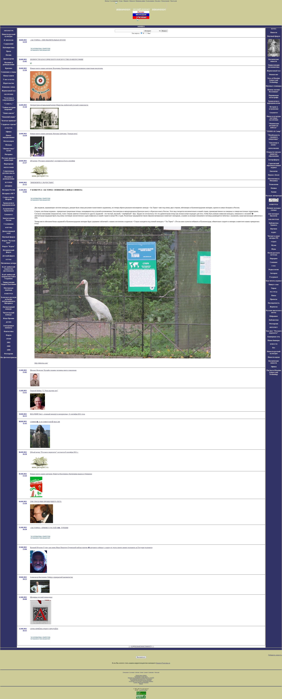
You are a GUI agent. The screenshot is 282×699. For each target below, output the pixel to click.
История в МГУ (8, 193)
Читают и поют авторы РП (274, 237)
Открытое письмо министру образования (273, 154)
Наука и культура (274, 116)
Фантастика (8, 331)
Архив (141, 672)
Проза (8, 51)
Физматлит (273, 74)
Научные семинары (273, 86)
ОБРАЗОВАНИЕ (273, 148)
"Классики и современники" (8, 99)
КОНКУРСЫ (8, 293)
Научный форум (8, 237)
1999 (8, 350)
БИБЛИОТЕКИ (273, 219)
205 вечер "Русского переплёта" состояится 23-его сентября (52, 161)
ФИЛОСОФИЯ (9, 167)
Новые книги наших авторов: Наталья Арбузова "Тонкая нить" (54, 134)
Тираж (273, 288)
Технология (273, 184)
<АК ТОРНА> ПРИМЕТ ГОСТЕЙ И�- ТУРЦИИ (49, 528)
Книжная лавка (140, 1)
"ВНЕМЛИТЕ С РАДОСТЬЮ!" (42, 182)
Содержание (114, 1)
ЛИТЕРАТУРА (8, 30)
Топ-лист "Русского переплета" (273, 332)
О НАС (273, 266)
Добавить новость (275, 655)
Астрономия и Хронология (8, 210)
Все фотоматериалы (9, 357)
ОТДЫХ (273, 241)
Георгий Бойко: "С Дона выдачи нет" (44, 391)
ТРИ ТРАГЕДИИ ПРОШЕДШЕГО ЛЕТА (45, 501)
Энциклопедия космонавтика (273, 66)
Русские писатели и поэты (273, 311)
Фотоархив (8, 354)
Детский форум (8, 256)
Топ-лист (157, 1)
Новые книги (8, 76)
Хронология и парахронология (8, 204)
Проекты (273, 299)
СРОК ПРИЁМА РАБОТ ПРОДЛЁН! (44, 629)
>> (153, 646)
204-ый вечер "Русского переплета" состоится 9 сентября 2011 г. (54, 452)
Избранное (273, 316)
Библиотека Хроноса (273, 224)
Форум (8, 335)
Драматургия (8, 59)
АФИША (141, 26)
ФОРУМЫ (8, 227)
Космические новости (273, 60)
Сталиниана (8, 224)
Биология (273, 171)
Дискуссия (173, 1)
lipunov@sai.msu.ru (163, 663)
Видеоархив (8, 164)
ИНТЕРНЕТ (274, 327)
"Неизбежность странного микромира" (274, 137)
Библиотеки (273, 320)
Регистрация (165, 1)
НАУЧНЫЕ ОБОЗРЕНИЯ (273, 119)
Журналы (274, 307)
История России (8, 190)
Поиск (273, 295)
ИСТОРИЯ (8, 182)
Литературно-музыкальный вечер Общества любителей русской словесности (59, 105)
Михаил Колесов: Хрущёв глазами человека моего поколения (53, 370)
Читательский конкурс (8, 314)
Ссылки (146, 672)
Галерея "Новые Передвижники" (141, 682)
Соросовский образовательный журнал (274, 165)
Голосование (150, 1)
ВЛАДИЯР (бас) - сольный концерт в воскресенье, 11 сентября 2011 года (57, 414)
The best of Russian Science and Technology (273, 372)
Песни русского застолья (274, 254)
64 (138, 646)
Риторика (8, 154)
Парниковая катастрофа (274, 96)
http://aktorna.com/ (41, 363)
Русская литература (274, 196)
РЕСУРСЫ (273, 292)
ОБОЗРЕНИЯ (8, 94)
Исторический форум (8, 251)
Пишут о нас (274, 284)
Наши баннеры (274, 340)
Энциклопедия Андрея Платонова (8, 283)
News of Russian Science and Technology (273, 80)
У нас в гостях (8, 79)
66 (142, 646)
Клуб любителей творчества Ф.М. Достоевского (141, 679)
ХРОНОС (8, 186)
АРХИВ (8, 339)
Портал (107, 1)
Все (273, 348)
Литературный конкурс (9, 308)
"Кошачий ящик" (8, 117)
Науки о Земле (273, 175)
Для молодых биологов (273, 215)
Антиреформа (273, 160)
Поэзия (8, 55)
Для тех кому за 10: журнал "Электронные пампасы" (141, 681)
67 (144, 646)
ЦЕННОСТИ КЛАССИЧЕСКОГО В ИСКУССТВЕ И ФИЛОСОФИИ (56, 59)
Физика (274, 188)
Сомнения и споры (8, 72)
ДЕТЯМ (8, 322)
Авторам (273, 273)
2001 (8, 342)
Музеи (273, 245)
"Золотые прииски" (9, 121)
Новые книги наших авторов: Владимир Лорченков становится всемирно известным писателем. (66, 68)
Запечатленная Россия (9, 219)
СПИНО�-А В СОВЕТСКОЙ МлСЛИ (45, 422)
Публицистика (8, 47)
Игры (273, 249)
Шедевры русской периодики (41, 597)
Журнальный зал (8, 91)
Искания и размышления (8, 63)
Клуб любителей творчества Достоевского (8, 269)
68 (146, 646)
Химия (273, 192)
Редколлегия (274, 269)
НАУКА (273, 29)
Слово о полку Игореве (8, 198)
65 (140, 646)
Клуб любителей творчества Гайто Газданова (9, 276)
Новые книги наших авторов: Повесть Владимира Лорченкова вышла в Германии (61, 474)
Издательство (8, 83)
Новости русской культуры (8, 35)
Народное (273, 258)
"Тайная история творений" (9, 108)
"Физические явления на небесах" (273, 126)
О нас (121, 1)
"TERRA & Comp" (273, 131)
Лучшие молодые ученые (274, 209)
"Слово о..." (8, 104)
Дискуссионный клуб (8, 232)
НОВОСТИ (273, 344)
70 (151, 646)
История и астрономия (273, 108)
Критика (8, 68)
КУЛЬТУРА (8, 128)
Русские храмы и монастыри (8, 159)
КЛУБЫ (8, 259)
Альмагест (8, 214)
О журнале (273, 277)
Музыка (8, 145)
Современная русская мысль (9, 172)
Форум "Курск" (8, 246)
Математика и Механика (273, 180)
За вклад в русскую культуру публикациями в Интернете (8, 300)
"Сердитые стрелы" (8, 124)
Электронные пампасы (8, 327)
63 (136, 646)
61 (132, 646)
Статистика (151, 672)
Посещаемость (273, 303)
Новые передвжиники (8, 136)
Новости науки (274, 357)
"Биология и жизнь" (274, 144)
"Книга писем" (9, 113)
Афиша (8, 132)
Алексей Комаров (143, 690)
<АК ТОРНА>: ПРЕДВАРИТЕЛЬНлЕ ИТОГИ (48, 40)
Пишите (126, 1)
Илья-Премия (8, 318)
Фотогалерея (8, 141)
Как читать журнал (273, 281)
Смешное (273, 262)
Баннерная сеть (273, 337)
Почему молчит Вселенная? (273, 91)
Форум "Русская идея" (8, 242)
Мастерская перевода (8, 289)
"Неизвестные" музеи (8, 150)
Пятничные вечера (8, 263)
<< (130, 646)
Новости (132, 1)
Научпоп (273, 229)
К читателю (8, 40)
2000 (8, 346)
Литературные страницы (141, 675)
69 (148, 646)
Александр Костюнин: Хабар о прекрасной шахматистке (51, 577)
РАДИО (273, 232)
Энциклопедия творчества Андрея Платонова (141, 680)
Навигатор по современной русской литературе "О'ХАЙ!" (141, 677)
